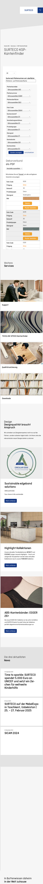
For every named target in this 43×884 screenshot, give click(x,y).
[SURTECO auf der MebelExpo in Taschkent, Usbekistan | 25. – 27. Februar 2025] (21, 712)
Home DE (6, 46)
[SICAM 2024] (21, 741)
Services (13, 46)
